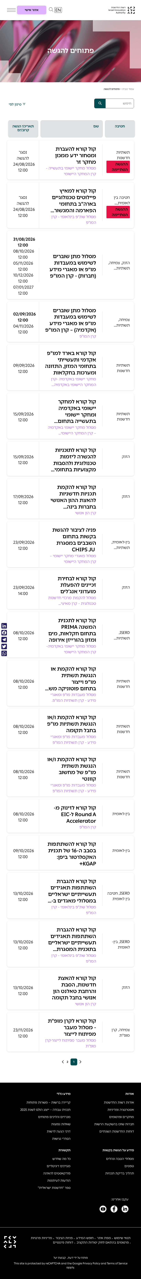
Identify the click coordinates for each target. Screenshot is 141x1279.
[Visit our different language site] (58, 10)
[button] (51, 10)
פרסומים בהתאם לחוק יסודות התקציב (103, 1242)
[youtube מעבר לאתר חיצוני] (103, 1210)
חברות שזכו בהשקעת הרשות (114, 1124)
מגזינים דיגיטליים (58, 1166)
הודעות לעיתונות (58, 1180)
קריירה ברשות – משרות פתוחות (48, 1102)
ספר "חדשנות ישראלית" (54, 1188)
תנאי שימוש (122, 1238)
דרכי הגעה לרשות (58, 1131)
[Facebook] (4, 632)
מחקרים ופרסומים (121, 1117)
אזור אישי (32, 10)
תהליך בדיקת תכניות (119, 1173)
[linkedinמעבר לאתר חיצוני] (125, 1210)
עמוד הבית (128, 89)
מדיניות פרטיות (41, 1238)
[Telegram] (4, 639)
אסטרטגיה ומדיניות (120, 1110)
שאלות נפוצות (60, 1124)
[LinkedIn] (4, 625)
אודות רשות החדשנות (119, 1102)
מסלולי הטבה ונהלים (120, 1159)
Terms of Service (117, 1263)
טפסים (129, 1166)
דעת (70, 1257)
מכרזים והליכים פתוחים (54, 1117)
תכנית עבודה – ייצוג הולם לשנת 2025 (45, 1110)
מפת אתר (104, 1238)
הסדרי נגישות (61, 1139)
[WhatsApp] (4, 653)
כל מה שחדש (61, 1159)
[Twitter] (4, 646)
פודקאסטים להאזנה (56, 1173)
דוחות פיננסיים (63, 1242)
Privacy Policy (91, 1263)
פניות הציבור (64, 1238)
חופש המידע (85, 1238)
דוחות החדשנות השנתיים (116, 1131)
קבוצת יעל (59, 1257)
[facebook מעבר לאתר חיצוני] (114, 1210)
